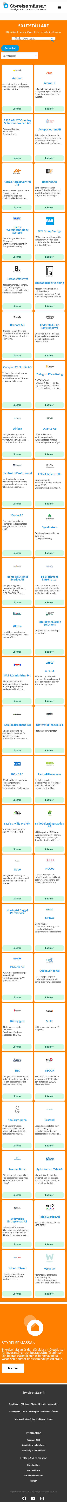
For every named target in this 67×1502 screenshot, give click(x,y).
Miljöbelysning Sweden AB (49, 825)
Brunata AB (17, 325)
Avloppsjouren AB (49, 129)
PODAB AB (17, 966)
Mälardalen (53, 1404)
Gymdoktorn (50, 527)
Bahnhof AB (49, 181)
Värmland (19, 1419)
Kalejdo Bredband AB (17, 724)
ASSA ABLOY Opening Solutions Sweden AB (17, 122)
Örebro (55, 1411)
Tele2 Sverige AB (49, 1216)
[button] (59, 7)
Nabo (17, 869)
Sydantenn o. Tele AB (50, 1169)
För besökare (33, 1470)
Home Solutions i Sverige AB (17, 578)
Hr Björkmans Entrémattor (49, 578)
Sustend (50, 1120)
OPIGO (49, 918)
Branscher (10, 48)
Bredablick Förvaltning (49, 282)
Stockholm (14, 1404)
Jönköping (30, 1419)
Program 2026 (33, 1440)
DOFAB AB (50, 428)
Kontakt (33, 1481)
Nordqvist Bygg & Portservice (17, 911)
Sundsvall (45, 1411)
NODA (49, 868)
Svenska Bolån (17, 1169)
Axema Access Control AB (17, 183)
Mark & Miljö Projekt (17, 823)
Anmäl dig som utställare (33, 1450)
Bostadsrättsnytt (17, 279)
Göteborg (25, 1404)
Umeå (50, 1419)
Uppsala (42, 1404)
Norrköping (34, 1411)
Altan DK (49, 83)
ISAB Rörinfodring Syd (17, 675)
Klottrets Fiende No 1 (49, 724)
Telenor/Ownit (17, 1268)
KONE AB (17, 774)
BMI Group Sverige (49, 231)
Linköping (40, 1419)
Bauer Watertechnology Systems (17, 229)
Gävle (24, 1411)
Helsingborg (14, 1411)
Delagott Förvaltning (49, 374)
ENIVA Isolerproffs (49, 474)
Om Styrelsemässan (33, 1475)
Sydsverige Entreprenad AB (17, 1220)
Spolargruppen (17, 1120)
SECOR (49, 1070)
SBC (17, 1070)
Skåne (34, 1404)
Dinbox (17, 428)
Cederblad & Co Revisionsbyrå (49, 326)
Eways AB (17, 515)
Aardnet (17, 78)
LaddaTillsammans (49, 774)
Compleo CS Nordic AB (17, 367)
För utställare (33, 1465)
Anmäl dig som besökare (33, 1445)
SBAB (49, 1021)
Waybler (49, 1269)
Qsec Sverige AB (50, 970)
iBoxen (17, 626)
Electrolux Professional (17, 473)
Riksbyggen (17, 1021)
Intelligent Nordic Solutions (50, 623)
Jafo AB (49, 670)
